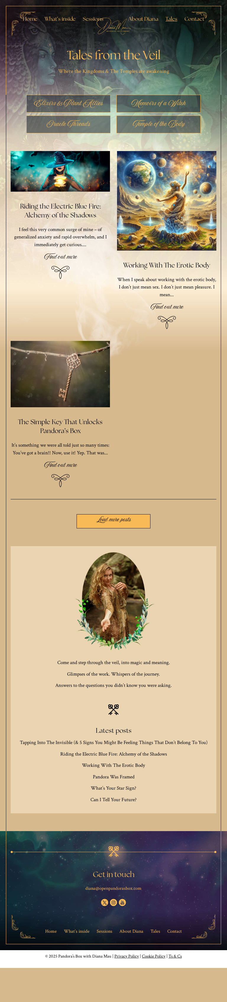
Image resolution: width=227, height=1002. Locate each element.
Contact (194, 18)
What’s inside (60, 18)
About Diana (143, 18)
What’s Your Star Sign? (113, 788)
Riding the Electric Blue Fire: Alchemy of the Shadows (113, 754)
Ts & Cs (175, 956)
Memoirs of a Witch (158, 104)
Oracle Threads (68, 125)
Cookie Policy (154, 956)
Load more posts (113, 521)
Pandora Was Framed (113, 777)
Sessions (93, 18)
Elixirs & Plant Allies (68, 104)
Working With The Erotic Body (113, 765)
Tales (171, 18)
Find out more (60, 259)
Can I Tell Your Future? (113, 799)
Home (30, 18)
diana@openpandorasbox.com (113, 888)
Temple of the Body (159, 125)
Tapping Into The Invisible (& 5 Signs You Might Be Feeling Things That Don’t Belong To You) (113, 742)
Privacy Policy (126, 956)
